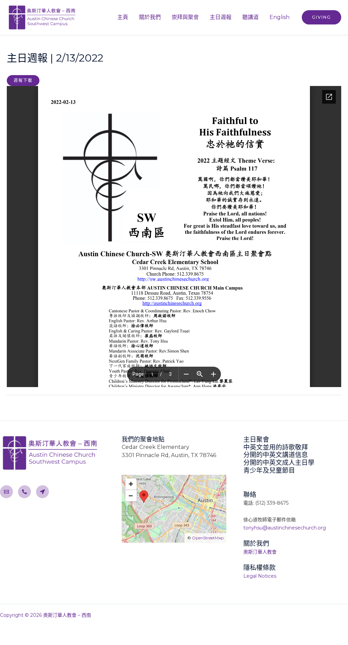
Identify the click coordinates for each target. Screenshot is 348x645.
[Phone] (24, 491)
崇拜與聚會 (185, 17)
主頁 (122, 17)
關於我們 (150, 17)
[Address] (42, 491)
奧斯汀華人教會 (260, 552)
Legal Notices (259, 576)
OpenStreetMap (208, 537)
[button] (321, 17)
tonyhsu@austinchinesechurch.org (284, 528)
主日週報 (220, 17)
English (279, 17)
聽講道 (250, 17)
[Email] (6, 491)
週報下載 (23, 80)
